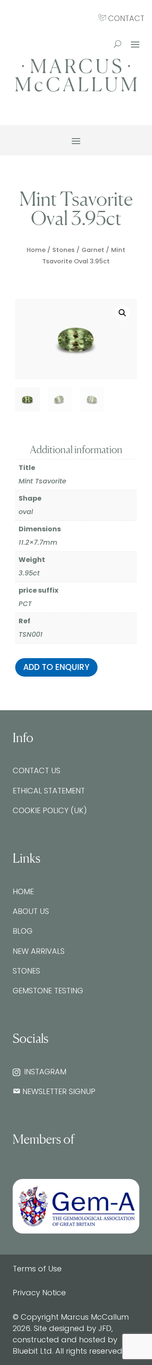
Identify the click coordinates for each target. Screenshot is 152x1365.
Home (36, 250)
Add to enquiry (56, 667)
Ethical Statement (49, 790)
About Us (31, 911)
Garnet (92, 250)
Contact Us (36, 770)
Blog (23, 931)
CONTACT (125, 18)
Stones (63, 250)
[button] (122, 312)
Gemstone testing (48, 990)
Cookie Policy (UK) (50, 810)
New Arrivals (39, 951)
